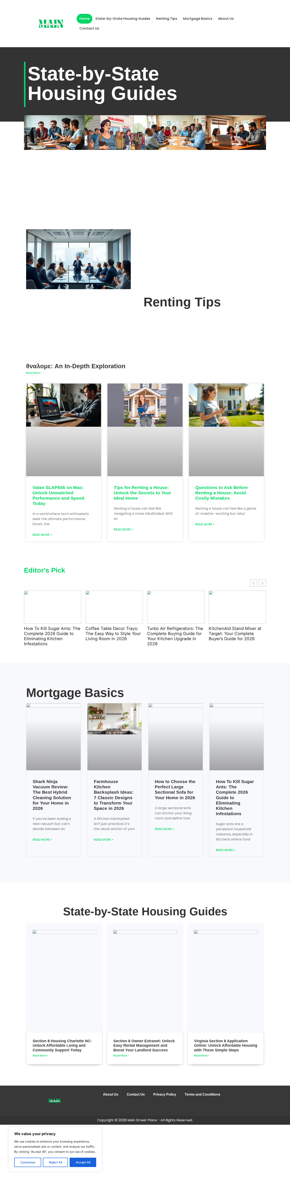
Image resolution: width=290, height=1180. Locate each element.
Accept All (83, 1162)
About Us (226, 18)
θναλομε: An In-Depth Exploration (75, 366)
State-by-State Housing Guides (122, 18)
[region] (55, 1149)
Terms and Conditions (202, 1094)
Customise (27, 1162)
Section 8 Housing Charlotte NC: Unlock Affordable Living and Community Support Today (62, 1045)
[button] (262, 583)
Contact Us (89, 28)
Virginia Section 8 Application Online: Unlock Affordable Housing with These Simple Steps (225, 1045)
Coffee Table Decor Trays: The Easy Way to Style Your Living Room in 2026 (52, 633)
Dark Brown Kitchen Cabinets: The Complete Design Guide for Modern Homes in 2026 (234, 636)
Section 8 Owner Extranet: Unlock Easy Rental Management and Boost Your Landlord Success (144, 1045)
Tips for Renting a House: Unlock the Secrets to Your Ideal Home (142, 492)
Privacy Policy (164, 1094)
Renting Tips (166, 18)
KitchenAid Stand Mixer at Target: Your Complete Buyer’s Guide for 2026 (174, 633)
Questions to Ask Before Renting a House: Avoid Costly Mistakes (221, 492)
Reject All (55, 1162)
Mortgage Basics (197, 18)
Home (84, 18)
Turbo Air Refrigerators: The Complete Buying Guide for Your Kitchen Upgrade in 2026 (114, 636)
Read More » (34, 373)
